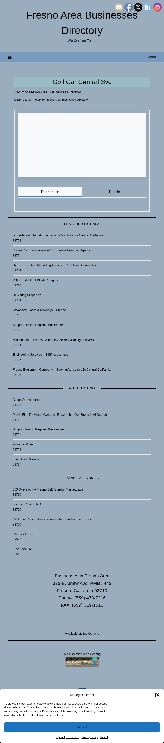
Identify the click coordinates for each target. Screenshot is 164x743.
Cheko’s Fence (23, 534)
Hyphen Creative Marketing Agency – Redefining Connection (55, 265)
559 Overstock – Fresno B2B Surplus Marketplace (48, 489)
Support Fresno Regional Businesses (38, 325)
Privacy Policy (90, 737)
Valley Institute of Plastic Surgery (35, 280)
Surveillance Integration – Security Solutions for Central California (58, 235)
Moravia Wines (23, 444)
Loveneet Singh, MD (27, 504)
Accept (82, 727)
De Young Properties (27, 295)
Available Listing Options (82, 633)
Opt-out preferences (67, 737)
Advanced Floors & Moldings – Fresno (39, 310)
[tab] (50, 192)
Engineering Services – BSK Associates (40, 354)
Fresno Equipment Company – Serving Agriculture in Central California (61, 369)
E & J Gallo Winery (26, 459)
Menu (151, 57)
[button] (157, 695)
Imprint (104, 737)
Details (114, 192)
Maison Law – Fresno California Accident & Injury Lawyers (53, 340)
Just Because (22, 549)
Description (50, 192)
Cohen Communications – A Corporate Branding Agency (52, 250)
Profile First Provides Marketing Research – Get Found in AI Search (60, 414)
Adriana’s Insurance (26, 399)
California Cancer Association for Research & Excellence (52, 519)
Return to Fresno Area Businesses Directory (47, 92)
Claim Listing (23, 99)
